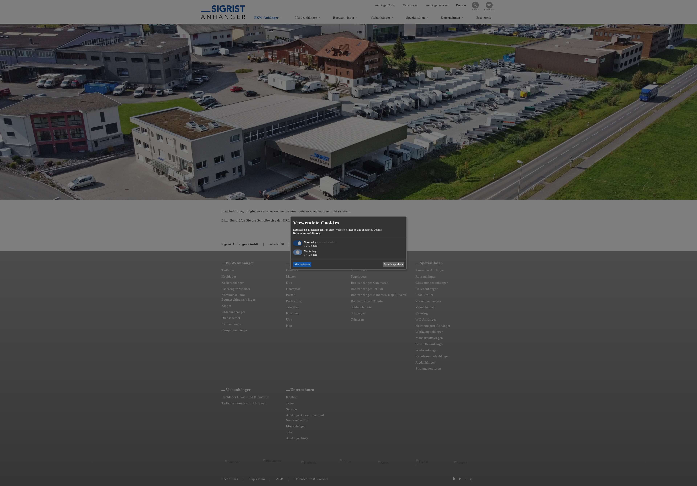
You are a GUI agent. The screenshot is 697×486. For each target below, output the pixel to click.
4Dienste (310, 254)
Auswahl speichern (393, 264)
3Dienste (310, 245)
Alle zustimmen (302, 264)
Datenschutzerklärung (306, 233)
